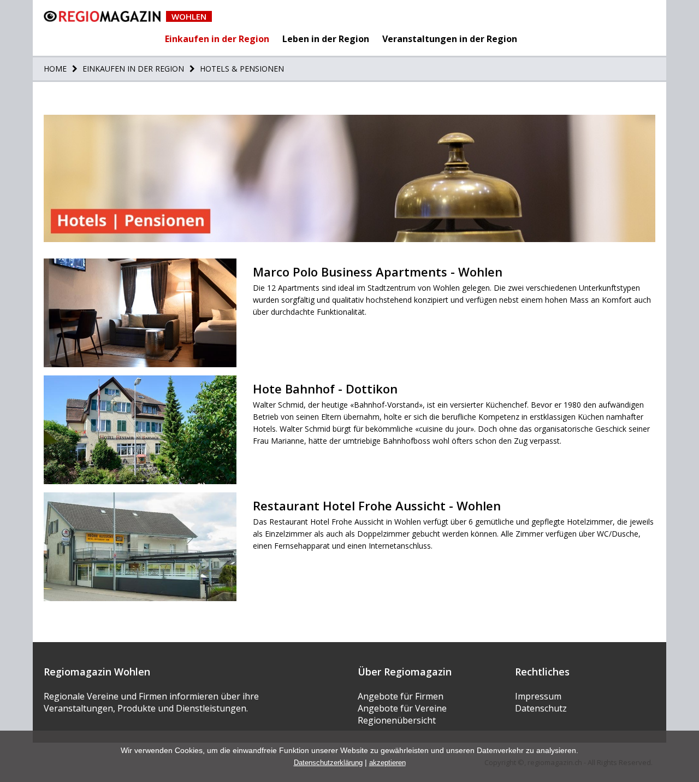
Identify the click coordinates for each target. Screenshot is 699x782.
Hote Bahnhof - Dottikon (325, 388)
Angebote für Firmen (400, 696)
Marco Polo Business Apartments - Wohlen (377, 271)
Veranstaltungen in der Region (449, 39)
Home (55, 68)
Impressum (538, 696)
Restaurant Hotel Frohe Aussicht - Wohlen (377, 505)
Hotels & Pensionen (241, 68)
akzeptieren (387, 763)
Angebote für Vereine (402, 708)
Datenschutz (541, 708)
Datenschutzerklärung (328, 763)
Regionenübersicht (397, 720)
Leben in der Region (325, 39)
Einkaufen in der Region (217, 39)
